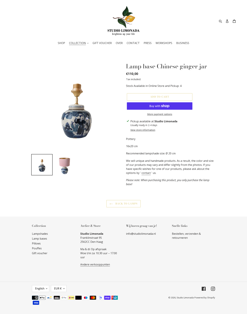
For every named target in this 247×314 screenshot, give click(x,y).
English (39, 288)
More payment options (159, 114)
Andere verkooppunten (95, 264)
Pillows (36, 243)
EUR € (58, 288)
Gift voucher (39, 253)
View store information (142, 130)
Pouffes (37, 248)
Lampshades (40, 234)
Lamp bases (39, 238)
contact (146, 173)
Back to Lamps (126, 203)
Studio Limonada (185, 297)
